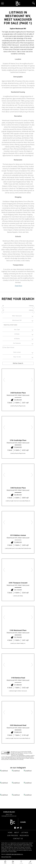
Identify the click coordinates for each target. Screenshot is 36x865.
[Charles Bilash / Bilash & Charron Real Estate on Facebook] (15, 828)
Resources (24, 835)
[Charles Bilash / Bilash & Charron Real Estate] (18, 3)
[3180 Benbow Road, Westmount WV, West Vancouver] (18, 665)
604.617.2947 (9, 814)
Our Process (12, 835)
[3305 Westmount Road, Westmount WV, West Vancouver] (18, 712)
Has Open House (9, 347)
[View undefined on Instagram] (6, 776)
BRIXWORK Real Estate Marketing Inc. (14, 854)
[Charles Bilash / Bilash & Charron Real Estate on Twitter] (18, 828)
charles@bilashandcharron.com (9, 816)
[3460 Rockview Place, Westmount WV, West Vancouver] (18, 475)
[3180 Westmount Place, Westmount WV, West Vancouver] (18, 617)
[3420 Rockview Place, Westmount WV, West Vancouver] (18, 380)
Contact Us (18, 838)
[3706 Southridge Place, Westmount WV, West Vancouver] (18, 427)
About (16, 832)
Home (10, 832)
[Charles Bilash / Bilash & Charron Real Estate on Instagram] (21, 828)
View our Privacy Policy (6, 856)
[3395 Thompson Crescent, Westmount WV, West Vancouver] (18, 570)
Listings (24, 832)
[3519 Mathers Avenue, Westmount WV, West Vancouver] (18, 522)
